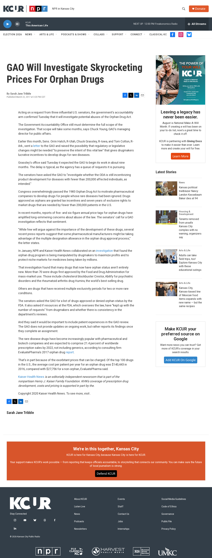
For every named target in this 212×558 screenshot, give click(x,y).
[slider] (22, 24)
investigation (104, 250)
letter (37, 146)
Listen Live (79, 506)
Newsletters (80, 529)
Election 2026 (12, 34)
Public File (166, 521)
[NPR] (48, 551)
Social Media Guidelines (173, 499)
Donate (200, 8)
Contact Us (123, 514)
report (70, 352)
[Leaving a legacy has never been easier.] (180, 80)
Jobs (120, 521)
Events (121, 499)
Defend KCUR (106, 474)
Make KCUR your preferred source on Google (180, 333)
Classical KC (158, 34)
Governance (167, 514)
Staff (120, 506)
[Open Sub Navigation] (34, 34)
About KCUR (80, 499)
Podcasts (79, 521)
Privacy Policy (168, 529)
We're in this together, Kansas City (106, 448)
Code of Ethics (169, 506)
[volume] (17, 24)
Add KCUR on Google (181, 360)
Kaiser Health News (31, 376)
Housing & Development (186, 212)
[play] (7, 24)
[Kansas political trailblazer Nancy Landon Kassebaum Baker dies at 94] (166, 188)
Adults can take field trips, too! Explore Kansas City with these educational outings (190, 262)
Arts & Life (46, 34)
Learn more (180, 156)
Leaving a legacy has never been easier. (180, 114)
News (28, 34)
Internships (123, 529)
